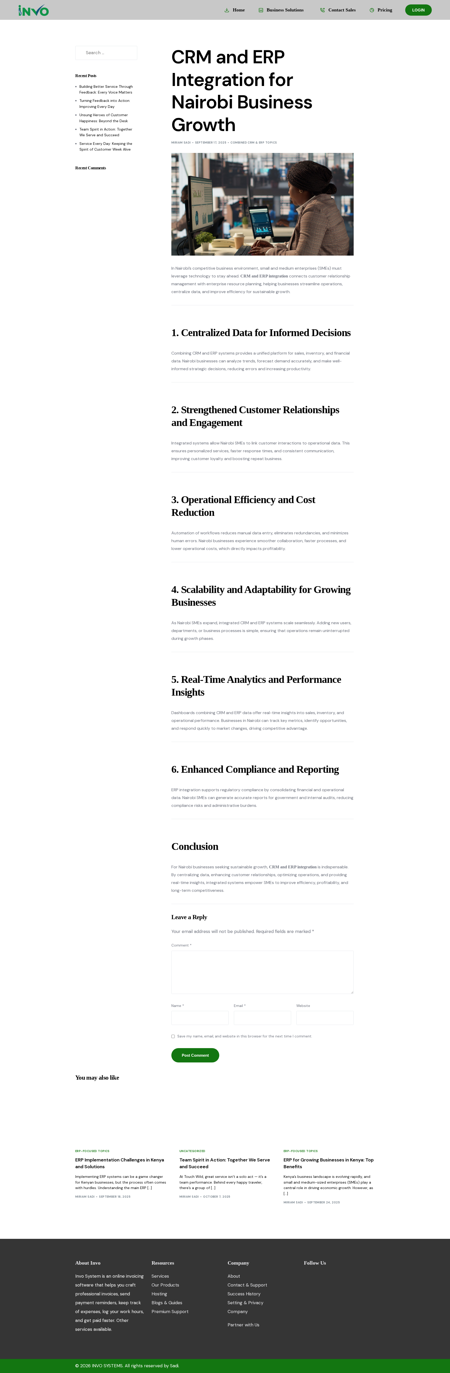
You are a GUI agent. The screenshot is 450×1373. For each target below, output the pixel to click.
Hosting (159, 1294)
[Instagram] (323, 1276)
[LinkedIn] (332, 1276)
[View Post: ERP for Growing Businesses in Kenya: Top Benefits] (329, 1114)
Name (177, 1006)
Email (240, 1006)
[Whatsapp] (340, 1276)
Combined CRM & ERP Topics (253, 142)
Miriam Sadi (181, 142)
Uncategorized (192, 1151)
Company (238, 1311)
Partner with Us (243, 1325)
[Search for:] (106, 53)
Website (303, 1006)
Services (160, 1276)
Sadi (174, 1366)
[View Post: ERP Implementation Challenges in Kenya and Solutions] (120, 1114)
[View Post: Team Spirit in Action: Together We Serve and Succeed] (225, 1114)
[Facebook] (306, 1276)
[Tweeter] (315, 1276)
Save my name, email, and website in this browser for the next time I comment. (244, 1036)
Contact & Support (247, 1285)
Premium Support (170, 1311)
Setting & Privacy (245, 1303)
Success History (244, 1294)
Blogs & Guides (167, 1303)
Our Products (165, 1285)
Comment (181, 945)
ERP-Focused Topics (92, 1151)
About (234, 1276)
